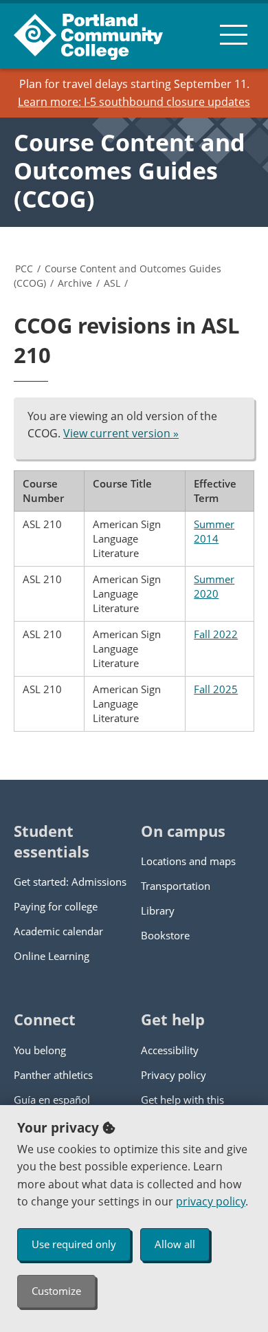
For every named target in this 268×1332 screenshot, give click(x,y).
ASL (112, 283)
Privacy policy (173, 1075)
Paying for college (56, 906)
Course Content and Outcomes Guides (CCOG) (129, 171)
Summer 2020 (214, 586)
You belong (40, 1050)
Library (158, 910)
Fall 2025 (216, 689)
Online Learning (51, 956)
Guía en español (52, 1099)
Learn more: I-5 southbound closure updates (134, 101)
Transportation (175, 886)
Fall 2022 (216, 634)
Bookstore (165, 935)
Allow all (175, 1244)
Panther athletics (53, 1075)
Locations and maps (188, 861)
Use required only (74, 1244)
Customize (56, 1291)
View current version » (121, 433)
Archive (75, 283)
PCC (24, 268)
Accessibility (170, 1050)
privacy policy (210, 1201)
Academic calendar (58, 931)
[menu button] (233, 34)
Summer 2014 (214, 531)
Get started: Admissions (70, 881)
